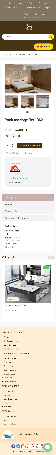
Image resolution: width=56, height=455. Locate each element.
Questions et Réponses (16, 218)
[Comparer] (35, 278)
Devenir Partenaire (13, 7)
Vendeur (9, 204)
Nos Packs (14, 54)
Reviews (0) (11, 211)
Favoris (32, 3)
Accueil (12, 3)
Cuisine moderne (10, 370)
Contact (21, 3)
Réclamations (9, 403)
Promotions (8, 366)
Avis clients (8, 407)
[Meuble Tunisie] (29, 27)
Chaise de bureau (10, 362)
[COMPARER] (13, 136)
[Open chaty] (47, 447)
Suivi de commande (11, 399)
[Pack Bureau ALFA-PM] (28, 284)
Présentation (8, 337)
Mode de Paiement (10, 391)
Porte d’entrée (9, 378)
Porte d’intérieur (10, 382)
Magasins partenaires (12, 416)
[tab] (28, 197)
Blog (5, 420)
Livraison (7, 395)
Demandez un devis (32, 7)
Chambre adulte (10, 374)
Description (11, 197)
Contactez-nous (10, 345)
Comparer (48, 7)
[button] (7, 136)
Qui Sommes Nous (11, 341)
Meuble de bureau (10, 358)
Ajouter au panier (30, 145)
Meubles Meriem (17, 177)
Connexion (43, 3)
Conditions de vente (11, 349)
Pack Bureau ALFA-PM (15, 305)
